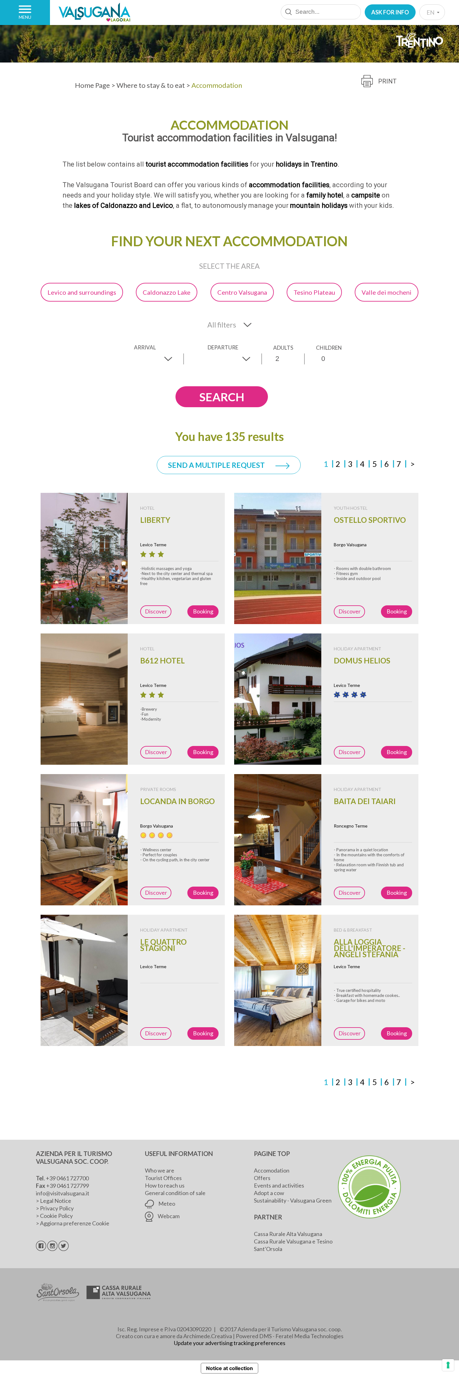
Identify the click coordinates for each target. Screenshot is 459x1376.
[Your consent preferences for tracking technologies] (448, 1365)
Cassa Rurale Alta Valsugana (288, 1233)
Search (221, 397)
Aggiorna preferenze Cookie (74, 1223)
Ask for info (390, 12)
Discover (156, 611)
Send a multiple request (217, 465)
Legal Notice (55, 1200)
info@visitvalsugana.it (62, 1193)
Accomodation (271, 1170)
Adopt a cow (269, 1192)
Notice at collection (229, 1368)
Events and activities (279, 1185)
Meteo (166, 1203)
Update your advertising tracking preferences (229, 1342)
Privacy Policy (57, 1208)
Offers (262, 1177)
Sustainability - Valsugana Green (293, 1200)
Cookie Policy (56, 1215)
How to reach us (165, 1185)
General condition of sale (175, 1192)
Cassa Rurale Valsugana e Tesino (293, 1241)
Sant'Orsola (268, 1248)
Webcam (168, 1216)
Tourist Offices (163, 1177)
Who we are (159, 1170)
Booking (203, 611)
